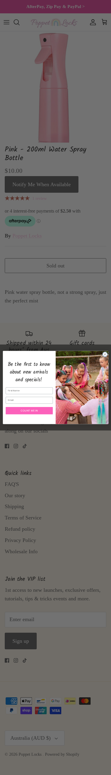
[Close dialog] (104, 354)
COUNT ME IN (29, 410)
